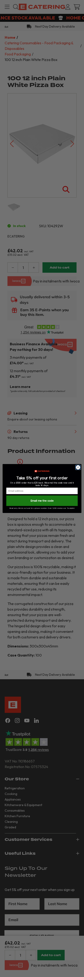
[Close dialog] (78, 467)
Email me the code (42, 500)
